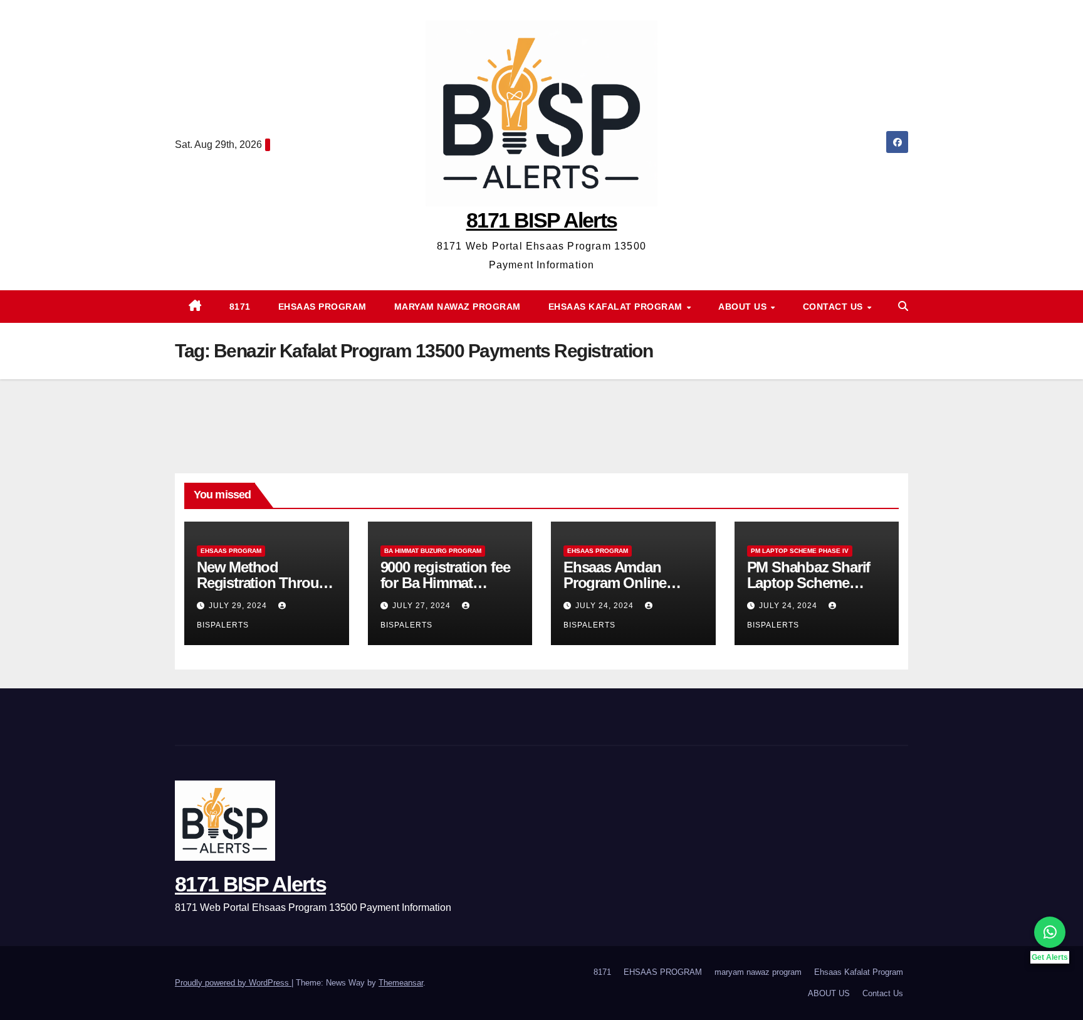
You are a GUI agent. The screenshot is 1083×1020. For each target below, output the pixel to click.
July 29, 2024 (239, 605)
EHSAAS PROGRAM (322, 307)
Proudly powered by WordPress (233, 982)
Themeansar (401, 982)
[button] (903, 306)
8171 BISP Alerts (541, 220)
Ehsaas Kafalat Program (617, 307)
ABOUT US (744, 307)
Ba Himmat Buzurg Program (432, 550)
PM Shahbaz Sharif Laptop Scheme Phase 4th (809, 583)
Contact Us (834, 307)
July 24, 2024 (605, 605)
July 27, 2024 (422, 605)
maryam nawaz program (457, 307)
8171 (240, 307)
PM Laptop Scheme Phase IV (800, 550)
